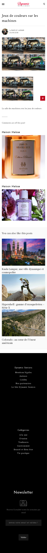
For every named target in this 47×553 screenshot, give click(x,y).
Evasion (23, 438)
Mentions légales (23, 372)
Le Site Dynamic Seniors (23, 387)
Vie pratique (23, 453)
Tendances (23, 442)
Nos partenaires (23, 383)
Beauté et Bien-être (23, 449)
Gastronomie (23, 446)
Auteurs (23, 376)
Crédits (23, 380)
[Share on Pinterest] (42, 98)
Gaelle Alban (17, 30)
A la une (23, 435)
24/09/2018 (13, 33)
